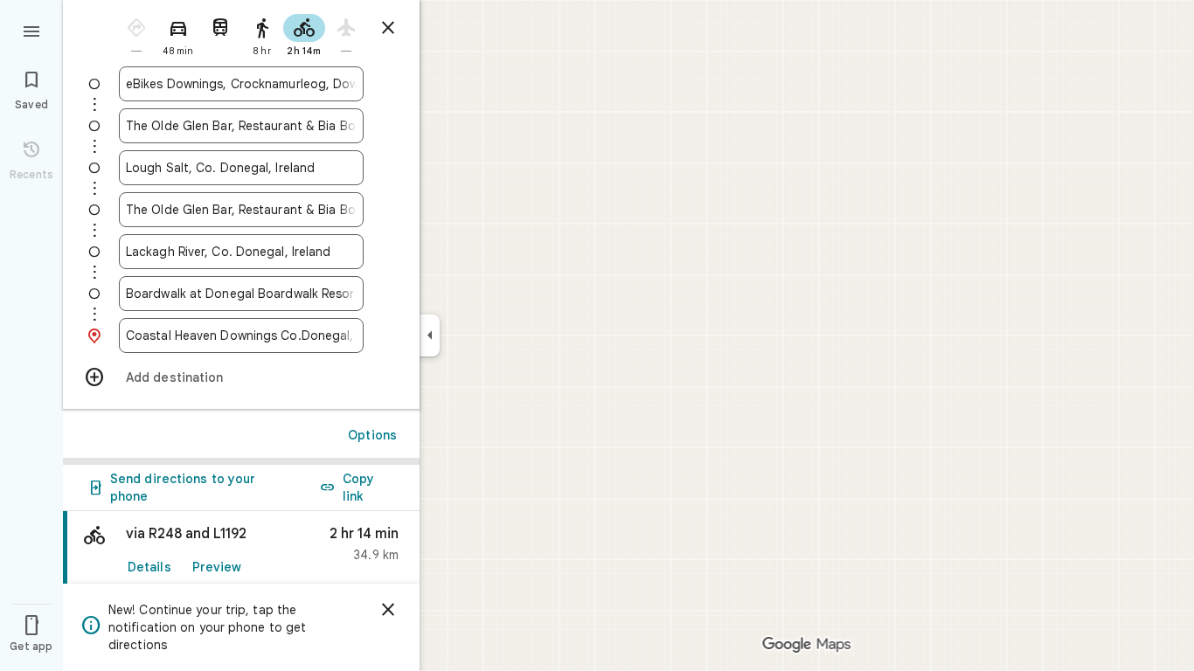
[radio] (136, 33)
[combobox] (241, 83)
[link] (241, 551)
